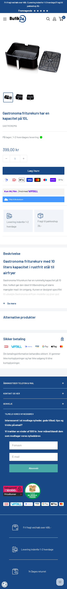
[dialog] (4, 584)
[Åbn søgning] (48, 19)
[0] (61, 19)
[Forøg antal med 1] (23, 158)
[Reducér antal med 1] (6, 158)
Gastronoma (10, 125)
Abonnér (33, 468)
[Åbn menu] (5, 19)
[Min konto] (54, 19)
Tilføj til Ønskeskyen (35, 199)
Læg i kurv (33, 170)
